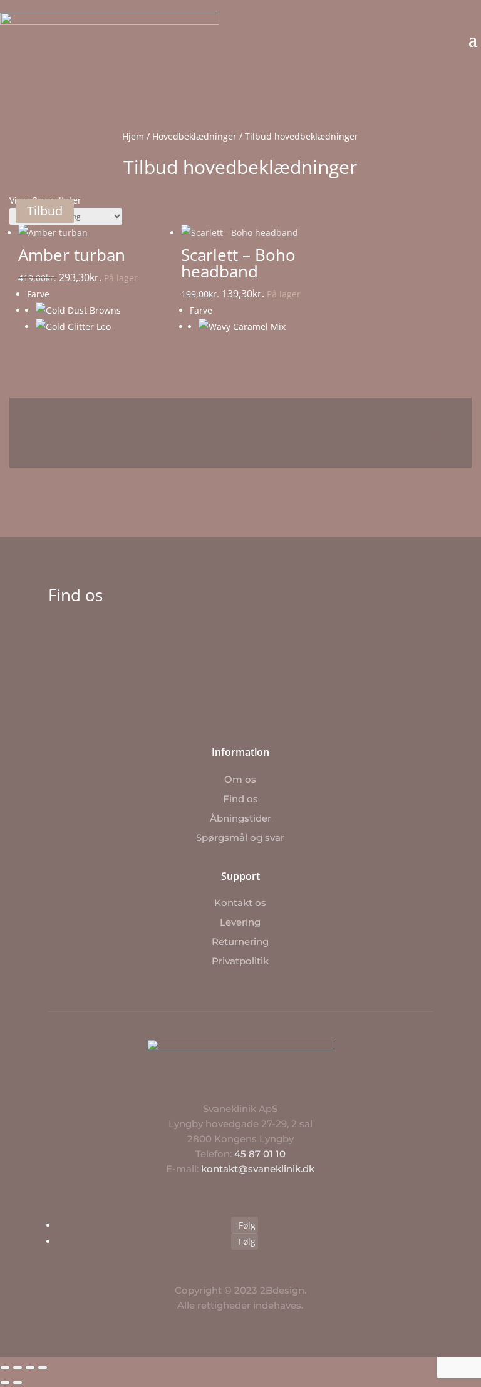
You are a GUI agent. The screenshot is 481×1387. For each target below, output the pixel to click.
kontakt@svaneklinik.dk (257, 1169)
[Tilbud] (82, 236)
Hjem (133, 136)
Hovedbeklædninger (194, 136)
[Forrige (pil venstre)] (5, 1382)
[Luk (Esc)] (43, 1367)
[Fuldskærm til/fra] (18, 1367)
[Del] (30, 1367)
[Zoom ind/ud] (5, 1367)
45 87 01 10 (260, 1154)
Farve (38, 294)
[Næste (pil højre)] (18, 1382)
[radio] (91, 310)
